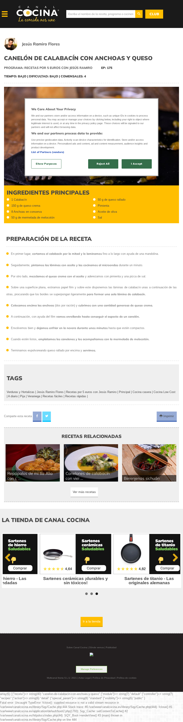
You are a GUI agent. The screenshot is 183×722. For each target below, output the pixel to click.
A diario (13, 396)
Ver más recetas (84, 492)
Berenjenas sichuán (142, 478)
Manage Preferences (91, 669)
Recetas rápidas (75, 396)
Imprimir (168, 416)
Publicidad (111, 647)
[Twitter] (46, 417)
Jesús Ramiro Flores (50, 392)
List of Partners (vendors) (47, 152)
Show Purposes (46, 163)
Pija (22, 396)
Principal (124, 392)
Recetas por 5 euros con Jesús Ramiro (91, 392)
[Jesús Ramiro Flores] (37, 49)
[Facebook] (37, 417)
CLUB (154, 14)
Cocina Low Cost (164, 392)
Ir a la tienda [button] (91, 621)
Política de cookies (126, 678)
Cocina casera (142, 392)
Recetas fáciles (53, 396)
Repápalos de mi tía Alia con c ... (30, 476)
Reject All (103, 163)
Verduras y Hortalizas (20, 392)
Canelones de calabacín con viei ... (88, 476)
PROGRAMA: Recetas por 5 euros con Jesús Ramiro (48, 68)
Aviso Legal (85, 678)
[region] (91, 137)
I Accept (136, 163)
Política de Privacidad (104, 678)
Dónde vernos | (97, 647)
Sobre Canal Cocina (77, 647)
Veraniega (33, 396)
